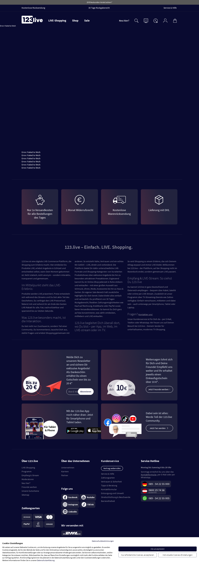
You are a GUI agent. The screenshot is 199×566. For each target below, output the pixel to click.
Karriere (65, 471)
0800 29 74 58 (156, 490)
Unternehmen (67, 467)
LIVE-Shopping (57, 20)
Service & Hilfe (107, 473)
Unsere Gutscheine (30, 491)
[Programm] (145, 20)
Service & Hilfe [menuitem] (170, 7)
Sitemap (25, 494)
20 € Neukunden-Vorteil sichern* (99, 2)
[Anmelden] (165, 20)
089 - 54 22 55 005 (159, 498)
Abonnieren (85, 391)
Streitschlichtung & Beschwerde (115, 497)
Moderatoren (28, 479)
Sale (87, 20)
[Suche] (136, 20)
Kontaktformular (109, 489)
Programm (27, 471)
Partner (64, 475)
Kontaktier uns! (145, 314)
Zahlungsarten (108, 477)
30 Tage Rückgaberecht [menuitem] (99, 7)
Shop (75, 20)
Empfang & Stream (30, 475)
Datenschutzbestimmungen (103, 541)
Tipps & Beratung (109, 485)
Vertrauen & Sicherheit (111, 481)
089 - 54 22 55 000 (159, 484)
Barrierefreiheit (108, 501)
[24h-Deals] (155, 20)
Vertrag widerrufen (112, 468)
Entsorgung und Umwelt (112, 493)
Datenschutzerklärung (45, 560)
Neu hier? (124, 20)
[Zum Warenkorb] (174, 20)
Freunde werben (29, 487)
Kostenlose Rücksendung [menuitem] (33, 7)
